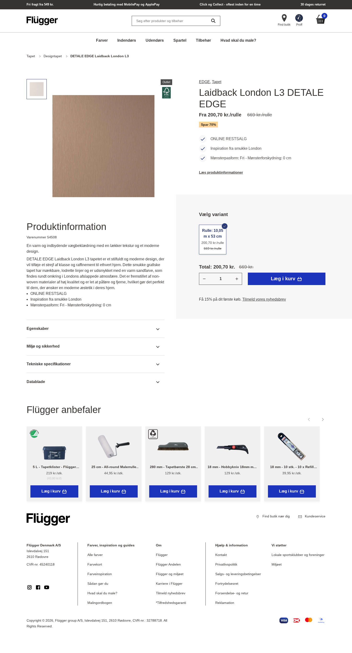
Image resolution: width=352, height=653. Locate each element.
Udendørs (155, 40)
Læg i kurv (284, 278)
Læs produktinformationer (221, 172)
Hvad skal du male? (238, 40)
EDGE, (205, 82)
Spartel (179, 40)
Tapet (216, 82)
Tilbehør (203, 40)
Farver (102, 40)
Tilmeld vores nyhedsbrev (264, 299)
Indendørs (126, 40)
